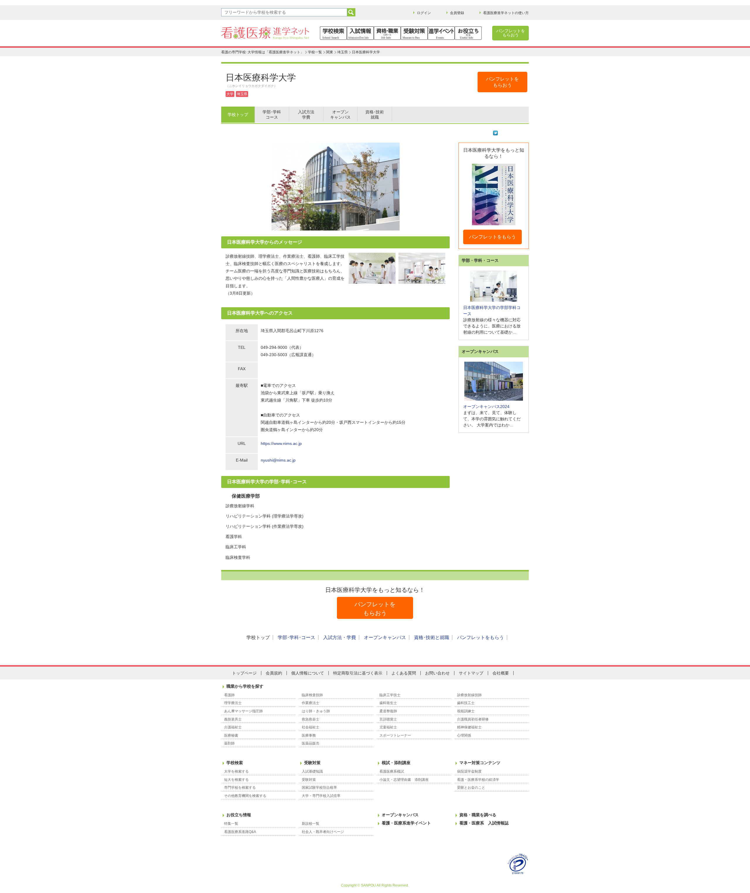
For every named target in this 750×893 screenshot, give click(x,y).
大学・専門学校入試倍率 (321, 796)
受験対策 (312, 762)
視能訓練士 (466, 711)
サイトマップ (471, 673)
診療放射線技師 (469, 695)
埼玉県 (342, 52)
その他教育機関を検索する (245, 796)
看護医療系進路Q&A (240, 832)
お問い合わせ (437, 673)
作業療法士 (310, 703)
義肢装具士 (233, 719)
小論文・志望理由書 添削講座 (404, 780)
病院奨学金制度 (469, 771)
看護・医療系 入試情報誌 (484, 823)
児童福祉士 (388, 727)
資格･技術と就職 (431, 637)
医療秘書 (231, 735)
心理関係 (464, 735)
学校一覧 (315, 52)
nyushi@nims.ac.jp (278, 460)
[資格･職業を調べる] (387, 33)
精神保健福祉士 (469, 727)
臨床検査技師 (312, 695)
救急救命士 (310, 719)
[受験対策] (414, 33)
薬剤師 (229, 743)
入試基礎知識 (312, 771)
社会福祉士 (310, 727)
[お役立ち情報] (468, 33)
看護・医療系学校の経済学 (478, 780)
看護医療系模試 (391, 771)
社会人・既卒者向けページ (323, 832)
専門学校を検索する (240, 788)
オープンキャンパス (385, 637)
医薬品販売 (310, 743)
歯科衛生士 (388, 703)
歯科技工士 (466, 703)
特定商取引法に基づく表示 (357, 673)
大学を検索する (236, 771)
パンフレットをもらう (492, 236)
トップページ (244, 673)
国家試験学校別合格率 (319, 788)
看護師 (229, 695)
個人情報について (307, 673)
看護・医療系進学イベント (406, 823)
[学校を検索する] (333, 33)
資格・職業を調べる (477, 814)
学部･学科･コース (296, 637)
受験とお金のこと (471, 788)
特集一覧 (231, 824)
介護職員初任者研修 (473, 719)
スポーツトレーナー (395, 735)
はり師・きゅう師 (316, 711)
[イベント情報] (441, 33)
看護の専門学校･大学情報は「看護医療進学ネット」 (262, 52)
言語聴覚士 (388, 719)
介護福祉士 (233, 727)
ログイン (424, 13)
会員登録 (457, 13)
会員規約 (274, 673)
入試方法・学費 (339, 637)
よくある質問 (403, 673)
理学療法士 (233, 703)
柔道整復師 (388, 711)
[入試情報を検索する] (360, 33)
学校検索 (234, 762)
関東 (329, 52)
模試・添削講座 (396, 762)
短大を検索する (236, 780)
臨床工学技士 (389, 695)
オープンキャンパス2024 (486, 406)
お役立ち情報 (238, 814)
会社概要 (500, 673)
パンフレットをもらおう (510, 32)
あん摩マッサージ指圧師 (243, 711)
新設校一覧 (310, 824)
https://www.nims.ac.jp (281, 443)
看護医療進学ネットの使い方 (506, 13)
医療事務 (309, 735)
